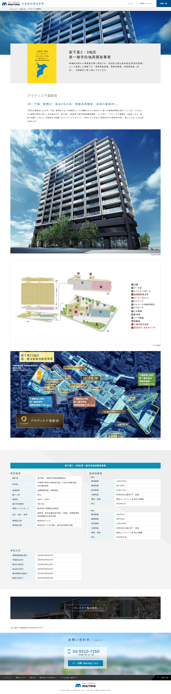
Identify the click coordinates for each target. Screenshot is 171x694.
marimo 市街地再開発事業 (23, 4)
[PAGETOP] (161, 677)
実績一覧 (163, 3)
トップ (130, 3)
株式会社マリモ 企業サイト (48, 677)
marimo (85, 685)
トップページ (7, 677)
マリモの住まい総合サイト (69, 677)
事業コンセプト (146, 3)
